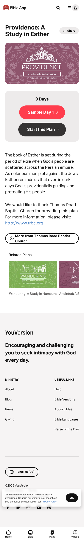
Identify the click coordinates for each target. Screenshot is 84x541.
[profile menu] (72, 7)
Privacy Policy (49, 501)
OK (72, 497)
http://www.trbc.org (24, 223)
